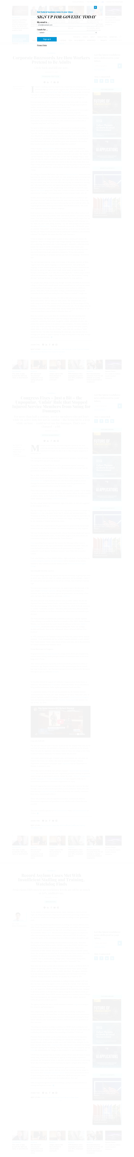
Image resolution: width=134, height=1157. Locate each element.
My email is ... (43, 22)
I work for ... (42, 29)
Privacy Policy (42, 45)
